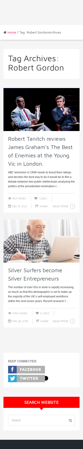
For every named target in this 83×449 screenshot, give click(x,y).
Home (12, 32)
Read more (60, 206)
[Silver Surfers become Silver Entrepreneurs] (41, 241)
